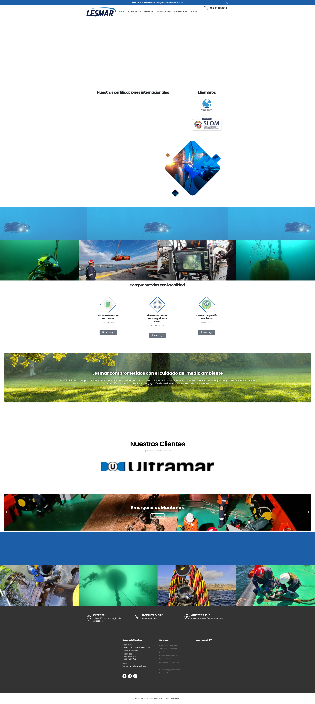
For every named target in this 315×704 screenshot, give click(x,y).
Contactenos (180, 12)
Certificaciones (163, 12)
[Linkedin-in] (135, 676)
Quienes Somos (134, 12)
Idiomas (193, 12)
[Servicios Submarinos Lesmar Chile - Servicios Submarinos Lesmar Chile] (101, 12)
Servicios (148, 12)
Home (121, 12)
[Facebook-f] (124, 676)
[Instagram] (130, 676)
